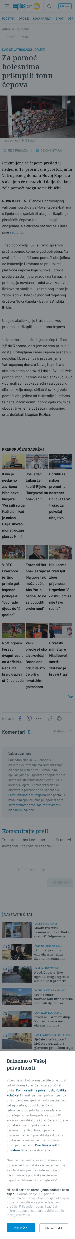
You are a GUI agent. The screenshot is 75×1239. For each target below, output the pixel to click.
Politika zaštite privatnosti (35, 1090)
